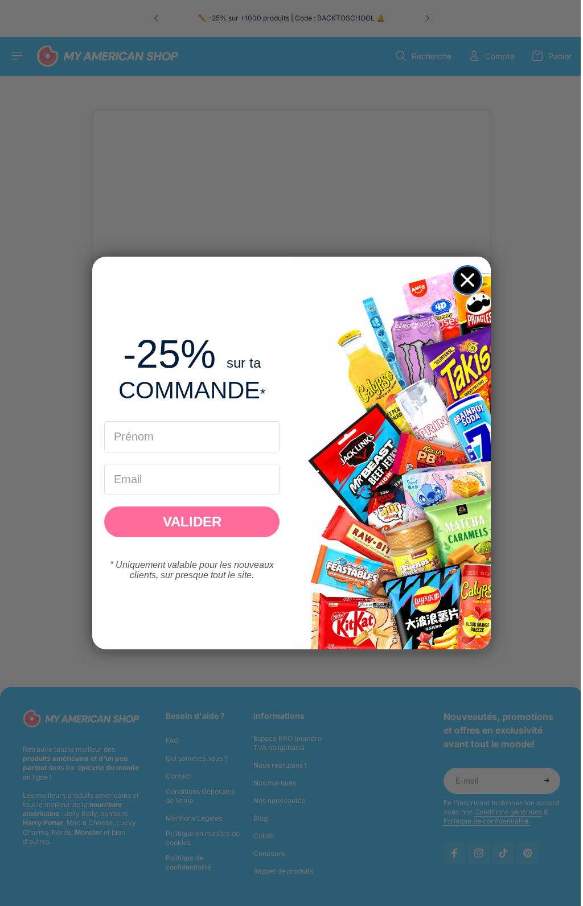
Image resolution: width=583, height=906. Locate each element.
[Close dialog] (464, 280)
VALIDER (189, 521)
